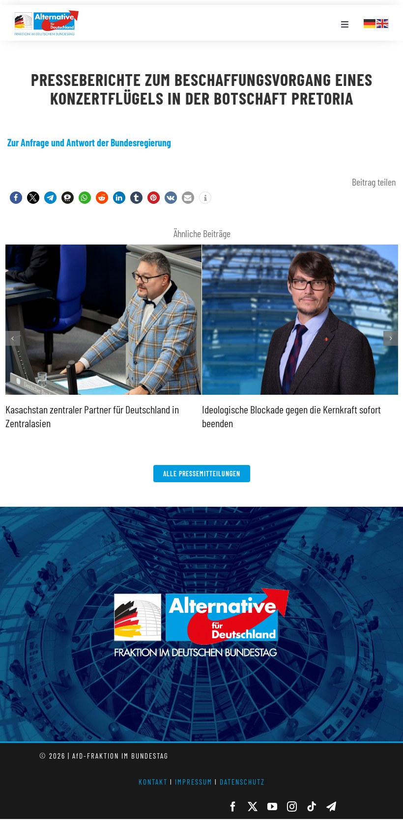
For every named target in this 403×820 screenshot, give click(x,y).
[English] (382, 22)
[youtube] (272, 807)
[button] (16, 197)
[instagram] (292, 807)
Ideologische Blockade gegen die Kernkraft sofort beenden (298, 246)
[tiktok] (312, 807)
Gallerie (103, 393)
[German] (370, 22)
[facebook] (233, 807)
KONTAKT (153, 781)
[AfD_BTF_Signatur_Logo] (47, 15)
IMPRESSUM (193, 781)
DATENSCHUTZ (242, 781)
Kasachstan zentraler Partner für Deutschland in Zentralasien (101, 246)
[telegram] (331, 807)
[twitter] (253, 807)
